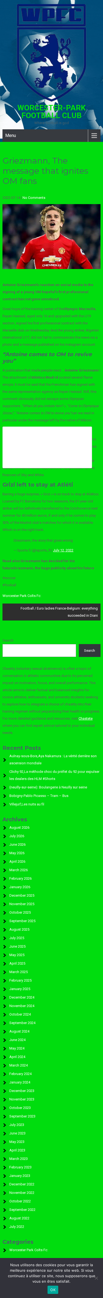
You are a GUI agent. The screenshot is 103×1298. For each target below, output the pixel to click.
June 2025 (17, 946)
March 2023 (18, 1159)
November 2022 (21, 1193)
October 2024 (20, 1014)
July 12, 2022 (63, 550)
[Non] (96, 1278)
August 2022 (19, 1218)
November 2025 (21, 904)
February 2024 (20, 1074)
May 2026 (16, 853)
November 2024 (21, 1006)
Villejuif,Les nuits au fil (26, 804)
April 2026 (17, 861)
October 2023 (20, 1108)
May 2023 (16, 1142)
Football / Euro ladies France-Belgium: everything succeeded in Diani (59, 611)
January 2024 (19, 1082)
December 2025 (21, 895)
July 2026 (16, 836)
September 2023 (22, 1116)
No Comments (34, 198)
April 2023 (17, 1150)
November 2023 (21, 1099)
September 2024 (22, 1023)
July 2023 (16, 1125)
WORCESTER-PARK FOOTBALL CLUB (51, 111)
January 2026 (19, 887)
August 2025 (19, 929)
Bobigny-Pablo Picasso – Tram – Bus (38, 796)
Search (7, 640)
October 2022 (20, 1201)
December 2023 (21, 1091)
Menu (10, 135)
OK (52, 1290)
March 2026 (18, 870)
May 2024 (16, 1048)
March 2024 (18, 1065)
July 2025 (16, 938)
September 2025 (22, 921)
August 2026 (19, 827)
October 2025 (20, 912)
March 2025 (18, 972)
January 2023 (19, 1176)
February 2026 (20, 878)
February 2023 (20, 1167)
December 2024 (21, 997)
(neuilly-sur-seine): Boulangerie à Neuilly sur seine (48, 787)
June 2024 (17, 1040)
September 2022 (22, 1210)
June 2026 (17, 844)
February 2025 (20, 980)
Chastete (86, 718)
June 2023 (17, 1133)
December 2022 (21, 1184)
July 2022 (16, 1227)
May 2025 (16, 955)
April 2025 (17, 963)
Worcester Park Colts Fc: (21, 596)
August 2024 (19, 1031)
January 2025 (19, 989)
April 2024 (17, 1057)
